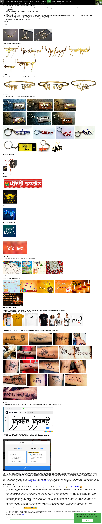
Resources (43, 1)
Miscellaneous (60, 1)
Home (2, 1)
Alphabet (16, 1)
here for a (61, 486)
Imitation (21, 3)
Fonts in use (65, 3)
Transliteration (42, 3)
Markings (26, 1)
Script (30, 3)
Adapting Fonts (58, 3)
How (12, 1)
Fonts (49, 1)
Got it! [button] (87, 520)
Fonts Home (3, 3)
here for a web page (44, 480)
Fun (26, 3)
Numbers (31, 1)
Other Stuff (68, 1)
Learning (37, 1)
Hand (35, 3)
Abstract (15, 3)
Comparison (49, 3)
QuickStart (7, 1)
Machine (9, 3)
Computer (53, 1)
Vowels (20, 1)
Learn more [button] (94, 516)
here (23, 514)
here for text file (33, 480)
